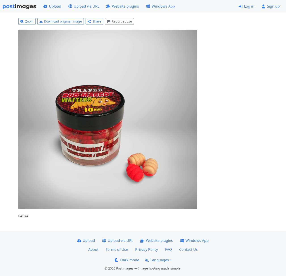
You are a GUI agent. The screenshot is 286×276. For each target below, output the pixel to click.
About (93, 249)
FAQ (168, 249)
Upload (55, 6)
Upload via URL (86, 6)
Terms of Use (117, 249)
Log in (249, 6)
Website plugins (125, 6)
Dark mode (129, 259)
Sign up (273, 6)
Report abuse (122, 21)
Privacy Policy (146, 249)
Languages (159, 259)
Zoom (29, 21)
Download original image (63, 21)
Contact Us (188, 249)
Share (97, 21)
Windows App (163, 6)
